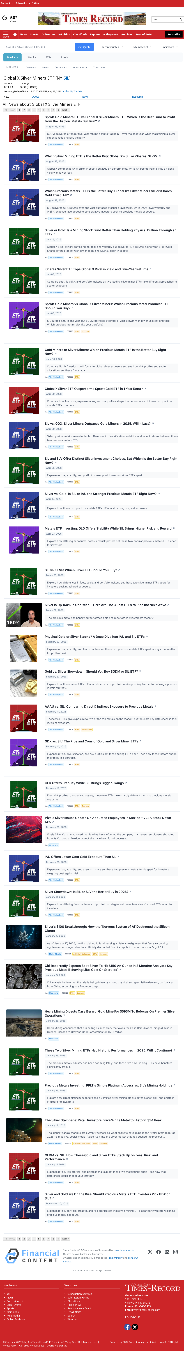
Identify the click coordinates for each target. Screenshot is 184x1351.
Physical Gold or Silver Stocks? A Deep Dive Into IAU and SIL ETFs (96, 637)
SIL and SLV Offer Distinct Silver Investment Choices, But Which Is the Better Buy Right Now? (111, 461)
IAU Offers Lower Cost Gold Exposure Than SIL (82, 857)
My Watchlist (140, 47)
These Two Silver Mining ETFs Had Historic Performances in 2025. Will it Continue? (110, 1050)
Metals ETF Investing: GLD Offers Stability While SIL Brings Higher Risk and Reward (110, 528)
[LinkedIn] (167, 1256)
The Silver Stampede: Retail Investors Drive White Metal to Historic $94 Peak (103, 1120)
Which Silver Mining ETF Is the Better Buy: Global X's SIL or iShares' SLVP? (103, 156)
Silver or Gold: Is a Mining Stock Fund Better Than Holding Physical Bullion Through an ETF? (110, 232)
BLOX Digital (171, 1342)
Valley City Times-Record (34, 1342)
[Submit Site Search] (181, 19)
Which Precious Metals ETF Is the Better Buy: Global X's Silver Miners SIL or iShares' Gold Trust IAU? (108, 193)
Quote (35, 96)
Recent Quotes (110, 47)
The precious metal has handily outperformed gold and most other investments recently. (101, 617)
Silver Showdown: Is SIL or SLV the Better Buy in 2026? (88, 892)
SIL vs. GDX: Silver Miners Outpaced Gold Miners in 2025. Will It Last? (99, 423)
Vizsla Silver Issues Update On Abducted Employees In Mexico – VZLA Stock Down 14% (108, 820)
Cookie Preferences (57, 1345)
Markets (12, 57)
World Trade (87, 730)
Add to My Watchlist (73, 91)
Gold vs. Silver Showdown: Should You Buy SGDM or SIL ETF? (93, 671)
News (45, 67)
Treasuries (99, 67)
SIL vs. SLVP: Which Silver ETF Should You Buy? (83, 570)
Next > (65, 110)
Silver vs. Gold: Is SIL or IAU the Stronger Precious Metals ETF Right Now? (102, 494)
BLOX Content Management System (141, 1342)
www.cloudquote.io (124, 1250)
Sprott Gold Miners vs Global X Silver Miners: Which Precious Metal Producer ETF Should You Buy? (107, 306)
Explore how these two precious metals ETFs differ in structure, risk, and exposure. (97, 508)
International (80, 67)
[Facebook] (158, 1256)
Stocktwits (53, 845)
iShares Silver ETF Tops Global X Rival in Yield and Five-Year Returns (98, 269)
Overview (31, 67)
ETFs (48, 57)
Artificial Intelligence (81, 954)
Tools (64, 57)
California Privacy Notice (31, 1345)
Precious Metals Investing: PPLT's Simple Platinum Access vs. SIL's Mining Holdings (110, 1085)
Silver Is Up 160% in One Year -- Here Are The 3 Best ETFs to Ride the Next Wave (107, 605)
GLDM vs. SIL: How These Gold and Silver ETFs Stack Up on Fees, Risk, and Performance (101, 1157)
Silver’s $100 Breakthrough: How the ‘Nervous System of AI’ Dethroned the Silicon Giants (107, 929)
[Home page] (92, 18)
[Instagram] (175, 1256)
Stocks (31, 57)
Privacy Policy (115, 1257)
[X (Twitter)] (150, 1256)
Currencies (61, 67)
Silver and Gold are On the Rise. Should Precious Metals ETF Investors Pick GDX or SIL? (107, 1196)
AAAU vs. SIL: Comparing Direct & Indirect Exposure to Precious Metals (101, 706)
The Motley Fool (56, 144)
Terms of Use (90, 1342)
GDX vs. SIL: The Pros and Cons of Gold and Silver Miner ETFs (93, 741)
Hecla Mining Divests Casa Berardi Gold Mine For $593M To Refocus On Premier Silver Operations (110, 1013)
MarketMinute (55, 954)
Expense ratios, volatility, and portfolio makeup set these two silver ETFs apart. (95, 475)
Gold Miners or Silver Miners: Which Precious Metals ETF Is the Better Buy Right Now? (105, 352)
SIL (66, 78)
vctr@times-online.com (147, 1309)
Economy (85, 331)
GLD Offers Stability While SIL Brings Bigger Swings (86, 783)
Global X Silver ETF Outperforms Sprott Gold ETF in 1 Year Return (96, 389)
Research (137, 96)
